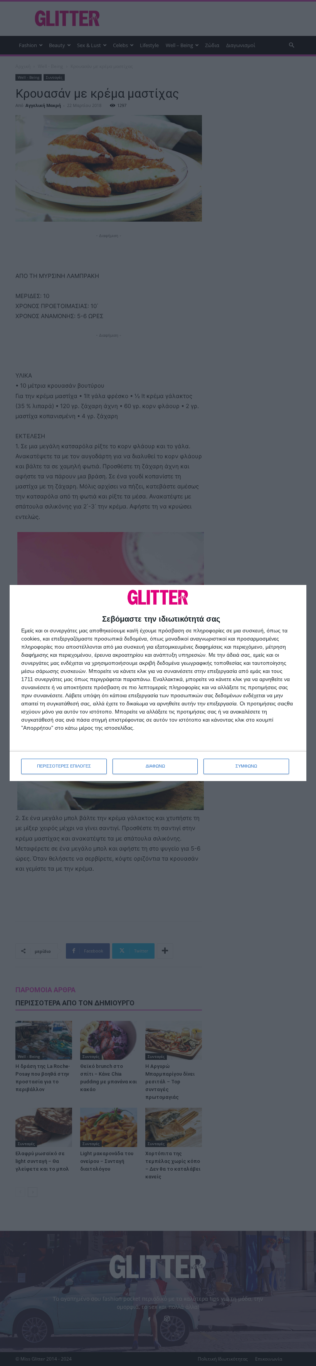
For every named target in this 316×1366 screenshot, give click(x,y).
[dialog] (158, 683)
